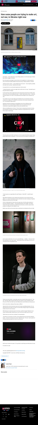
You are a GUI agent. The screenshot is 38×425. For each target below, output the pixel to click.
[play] (2, 4)
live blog (20, 350)
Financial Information (32, 415)
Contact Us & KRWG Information (24, 408)
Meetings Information (32, 413)
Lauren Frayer (6, 19)
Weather (30, 409)
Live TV (28, 1)
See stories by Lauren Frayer (11, 367)
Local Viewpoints (24, 416)
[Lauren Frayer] (3, 365)
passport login (21, 1)
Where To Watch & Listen (16, 416)
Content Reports (31, 416)
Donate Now (31, 407)
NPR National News (4, 11)
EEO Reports (31, 414)
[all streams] (36, 5)
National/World (24, 414)
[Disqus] (19, 391)
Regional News (24, 412)
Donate (34, 1)
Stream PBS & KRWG (17, 407)
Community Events (17, 409)
